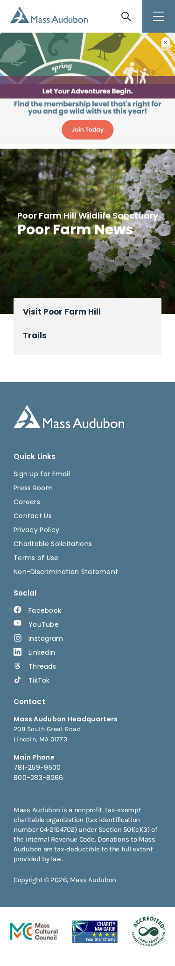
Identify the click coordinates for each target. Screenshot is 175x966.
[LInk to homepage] (49, 15)
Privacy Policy (36, 529)
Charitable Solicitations (53, 543)
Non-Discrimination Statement (66, 571)
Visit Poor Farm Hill (62, 312)
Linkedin (41, 652)
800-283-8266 (38, 777)
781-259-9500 (37, 767)
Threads (42, 666)
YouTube (43, 624)
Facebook (44, 610)
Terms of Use (36, 557)
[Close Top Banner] (165, 42)
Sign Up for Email (42, 474)
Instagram (45, 638)
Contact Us (33, 516)
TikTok (39, 680)
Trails (35, 336)
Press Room (33, 488)
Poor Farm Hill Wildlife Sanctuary (87, 215)
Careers (27, 502)
